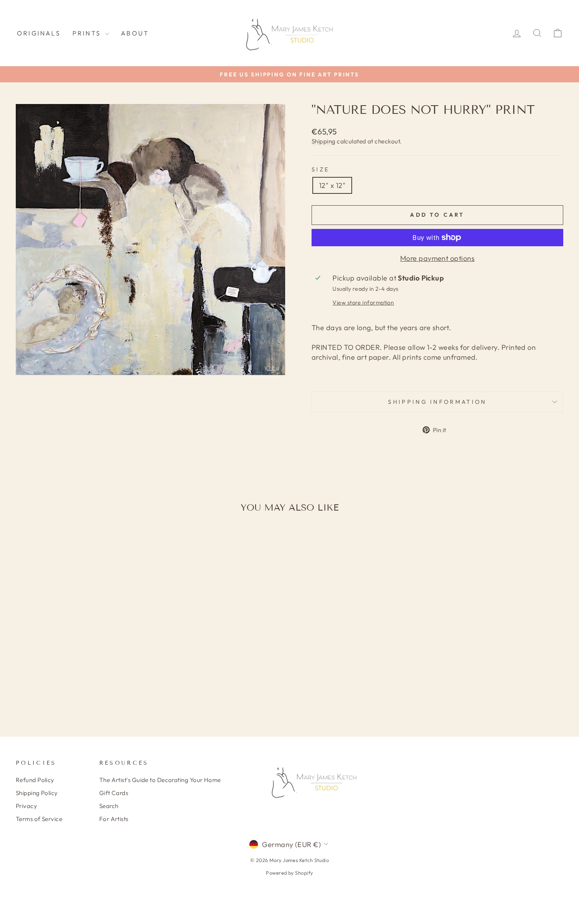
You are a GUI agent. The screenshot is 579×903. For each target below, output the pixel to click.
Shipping (324, 141)
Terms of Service (39, 819)
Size (320, 169)
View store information (363, 302)
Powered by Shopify (289, 873)
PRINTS (87, 33)
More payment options (437, 258)
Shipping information (437, 401)
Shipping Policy (37, 793)
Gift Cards (113, 793)
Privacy (26, 806)
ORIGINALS (39, 33)
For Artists (113, 819)
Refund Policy (35, 780)
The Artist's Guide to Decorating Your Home (160, 780)
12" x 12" (332, 185)
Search (109, 806)
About (135, 33)
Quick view (81, 654)
